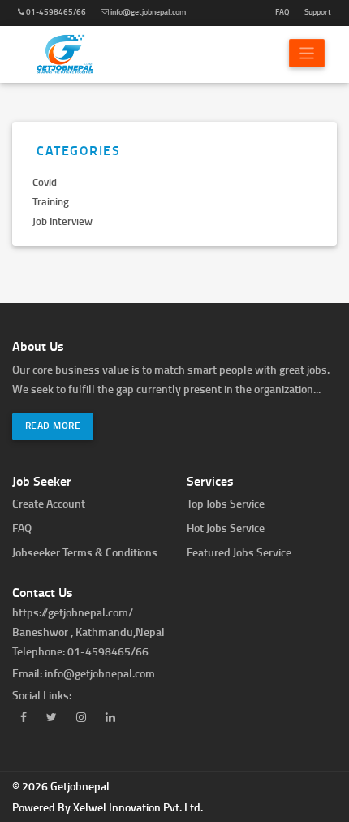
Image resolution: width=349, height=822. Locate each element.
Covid (44, 182)
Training (50, 201)
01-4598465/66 (55, 11)
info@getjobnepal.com (147, 11)
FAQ (282, 11)
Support (317, 11)
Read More (53, 425)
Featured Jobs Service (239, 552)
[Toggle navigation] (307, 53)
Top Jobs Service (226, 503)
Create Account (48, 503)
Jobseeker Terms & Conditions (84, 552)
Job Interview (62, 221)
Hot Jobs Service (226, 527)
